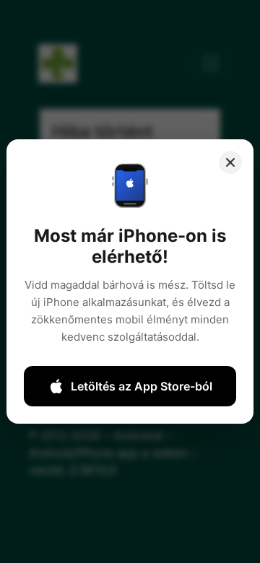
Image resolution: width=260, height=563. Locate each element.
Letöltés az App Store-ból (141, 386)
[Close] (230, 162)
